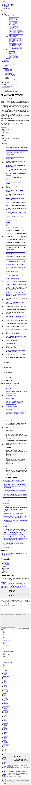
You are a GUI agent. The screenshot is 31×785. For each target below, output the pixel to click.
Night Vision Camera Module (16, 34)
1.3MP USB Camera (14, 17)
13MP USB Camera (13, 18)
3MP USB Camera (13, 23)
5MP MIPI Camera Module (15, 47)
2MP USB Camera (13, 22)
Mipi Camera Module (11, 36)
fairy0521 (5, 6)
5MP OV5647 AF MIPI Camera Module (16, 264)
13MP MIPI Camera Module (15, 39)
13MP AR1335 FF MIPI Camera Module (16, 245)
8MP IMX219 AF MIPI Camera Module (16, 259)
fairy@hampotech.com (8, 4)
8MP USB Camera (13, 26)
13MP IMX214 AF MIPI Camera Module (16, 239)
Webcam (8, 49)
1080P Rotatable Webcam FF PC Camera (16, 329)
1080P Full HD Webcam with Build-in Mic (16, 323)
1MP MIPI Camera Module (15, 41)
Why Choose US (10, 70)
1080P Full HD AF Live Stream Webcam (16, 357)
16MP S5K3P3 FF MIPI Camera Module (16, 233)
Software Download (11, 64)
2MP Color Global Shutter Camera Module (17, 150)
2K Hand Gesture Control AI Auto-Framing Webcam (15, 303)
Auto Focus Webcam (14, 56)
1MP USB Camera (13, 21)
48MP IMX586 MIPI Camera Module (15, 228)
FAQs (7, 77)
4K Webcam (12, 51)
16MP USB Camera (13, 19)
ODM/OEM (6, 61)
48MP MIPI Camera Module (15, 45)
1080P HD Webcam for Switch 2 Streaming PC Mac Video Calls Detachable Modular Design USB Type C (16, 294)
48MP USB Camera (13, 27)
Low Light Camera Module (15, 32)
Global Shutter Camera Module (16, 31)
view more (8, 438)
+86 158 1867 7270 (7, 554)
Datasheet (8, 65)
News (4, 66)
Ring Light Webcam (13, 57)
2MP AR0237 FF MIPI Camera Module (16, 278)
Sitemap (25, 583)
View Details (3, 127)
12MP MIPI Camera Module (15, 38)
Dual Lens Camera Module (15, 30)
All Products (18, 587)
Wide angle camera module (15, 585)
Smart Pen (5, 60)
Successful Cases (13, 79)
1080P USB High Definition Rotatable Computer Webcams (15, 351)
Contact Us (6, 82)
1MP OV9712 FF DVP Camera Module (16, 284)
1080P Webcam (12, 53)
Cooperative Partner (10, 74)
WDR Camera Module (14, 35)
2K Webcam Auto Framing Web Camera (16, 309)
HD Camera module (21, 586)
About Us (5, 68)
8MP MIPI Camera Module (15, 48)
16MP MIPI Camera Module (15, 40)
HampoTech (9, 69)
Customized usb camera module (8, 587)
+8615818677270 (7, 5)
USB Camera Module (11, 15)
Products (5, 14)
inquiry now (3, 582)
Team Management (10, 72)
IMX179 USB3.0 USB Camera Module (15, 205)
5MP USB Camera (13, 24)
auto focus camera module (10, 586)
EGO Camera (9, 58)
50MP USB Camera (13, 28)
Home (4, 13)
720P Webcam (12, 55)
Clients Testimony (13, 81)
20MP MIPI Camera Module (15, 43)
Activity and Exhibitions (11, 75)
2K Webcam (12, 52)
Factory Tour (9, 73)
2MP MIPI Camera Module (15, 44)
